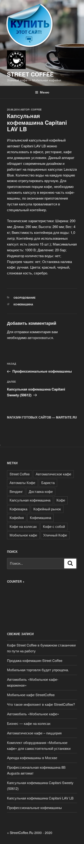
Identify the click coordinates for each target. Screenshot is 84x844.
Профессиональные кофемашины (34, 807)
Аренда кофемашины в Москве (32, 757)
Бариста (48, 482)
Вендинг (16, 491)
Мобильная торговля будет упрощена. (38, 669)
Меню (44, 92)
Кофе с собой (54, 526)
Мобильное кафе (23, 535)
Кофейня (17, 517)
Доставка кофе (41, 491)
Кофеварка (18, 508)
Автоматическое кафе (53, 473)
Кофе (60, 500)
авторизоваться (40, 337)
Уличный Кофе (55, 535)
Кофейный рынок (47, 508)
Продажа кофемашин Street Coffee (34, 660)
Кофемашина (23, 304)
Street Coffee (30, 74)
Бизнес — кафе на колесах (29, 723)
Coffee (36, 109)
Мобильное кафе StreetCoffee (31, 694)
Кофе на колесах (23, 526)
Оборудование (24, 297)
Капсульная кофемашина (30, 500)
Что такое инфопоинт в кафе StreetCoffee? (41, 704)
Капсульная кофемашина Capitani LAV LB (40, 798)
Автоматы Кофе (22, 482)
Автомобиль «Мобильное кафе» (33, 713)
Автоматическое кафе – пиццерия (34, 732)
